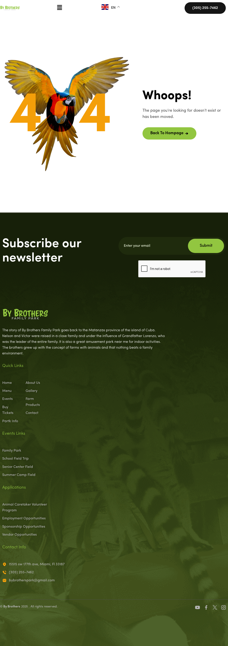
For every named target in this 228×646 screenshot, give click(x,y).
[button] (59, 8)
